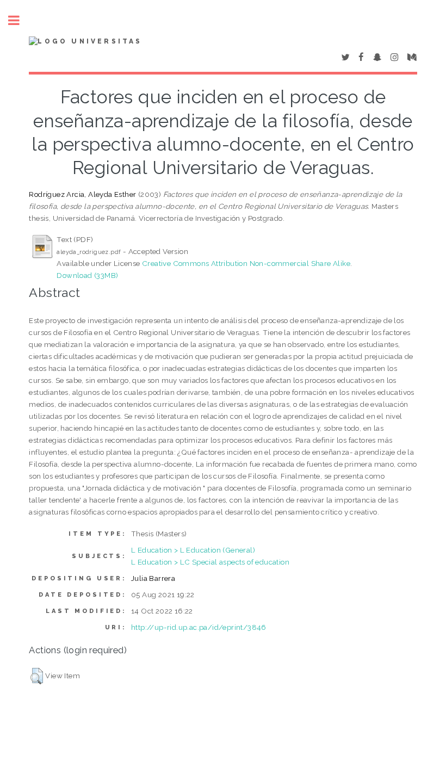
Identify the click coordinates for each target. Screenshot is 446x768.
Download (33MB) (87, 275)
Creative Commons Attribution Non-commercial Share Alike (246, 263)
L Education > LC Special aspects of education (210, 562)
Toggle (19, 20)
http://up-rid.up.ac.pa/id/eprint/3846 (199, 627)
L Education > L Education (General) (193, 550)
